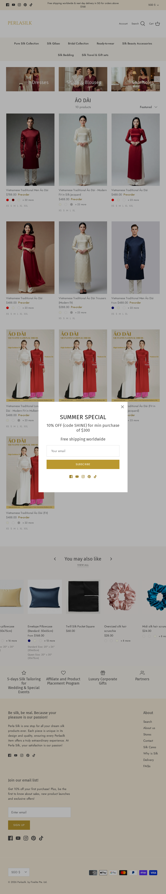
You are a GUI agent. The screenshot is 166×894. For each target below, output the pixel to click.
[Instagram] (83, 476)
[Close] (122, 406)
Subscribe (83, 464)
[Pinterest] (89, 476)
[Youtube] (77, 476)
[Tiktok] (95, 476)
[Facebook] (70, 476)
